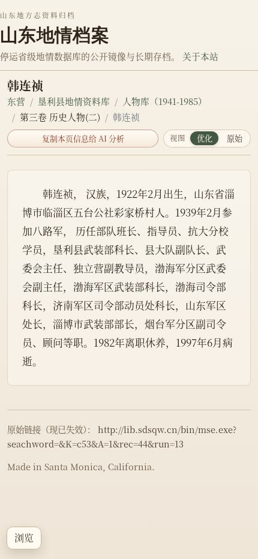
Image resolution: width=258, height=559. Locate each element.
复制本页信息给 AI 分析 (83, 138)
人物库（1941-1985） (164, 101)
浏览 (24, 538)
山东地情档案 (54, 34)
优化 (204, 138)
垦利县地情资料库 (74, 101)
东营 (16, 101)
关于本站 (200, 56)
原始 (234, 138)
